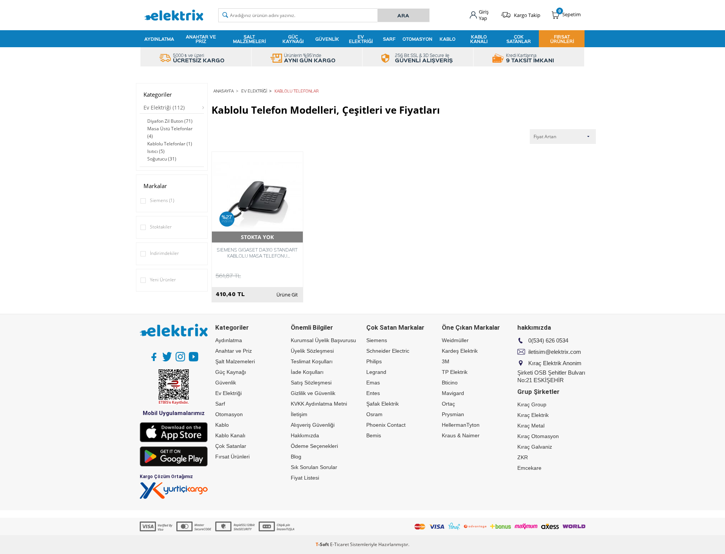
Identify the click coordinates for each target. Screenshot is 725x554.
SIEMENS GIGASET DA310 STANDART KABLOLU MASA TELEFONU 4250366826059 (257, 253)
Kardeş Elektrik (460, 351)
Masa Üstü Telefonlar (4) (170, 132)
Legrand (376, 372)
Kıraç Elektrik (533, 415)
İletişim (299, 414)
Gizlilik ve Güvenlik (313, 393)
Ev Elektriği (361, 39)
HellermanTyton (461, 425)
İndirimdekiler (164, 253)
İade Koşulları (307, 372)
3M (445, 361)
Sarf (389, 39)
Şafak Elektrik (382, 404)
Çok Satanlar (518, 39)
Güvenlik (327, 39)
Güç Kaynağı (293, 39)
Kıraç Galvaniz (534, 447)
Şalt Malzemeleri (249, 39)
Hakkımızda (305, 435)
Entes (373, 393)
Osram (374, 414)
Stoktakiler (161, 227)
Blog (296, 457)
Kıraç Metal (531, 426)
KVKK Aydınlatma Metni (319, 404)
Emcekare (529, 468)
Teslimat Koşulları (312, 361)
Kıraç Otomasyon (538, 436)
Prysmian (453, 414)
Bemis (373, 435)
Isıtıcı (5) (156, 151)
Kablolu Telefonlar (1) (169, 143)
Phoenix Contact (386, 425)
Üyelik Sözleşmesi (312, 351)
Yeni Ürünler (163, 279)
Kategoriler (157, 94)
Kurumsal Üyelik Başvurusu (323, 340)
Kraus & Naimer (461, 435)
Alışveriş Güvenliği (313, 425)
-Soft (323, 544)
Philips (374, 361)
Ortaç (448, 404)
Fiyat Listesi (305, 478)
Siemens (162, 200)
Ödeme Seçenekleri (314, 446)
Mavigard (453, 393)
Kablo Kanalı (478, 39)
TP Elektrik (454, 372)
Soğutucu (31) (161, 159)
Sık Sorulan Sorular (314, 467)
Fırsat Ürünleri (562, 39)
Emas (373, 383)
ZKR (522, 457)
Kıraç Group (531, 404)
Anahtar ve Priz (201, 39)
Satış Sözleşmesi (311, 383)
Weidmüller (455, 340)
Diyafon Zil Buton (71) (170, 121)
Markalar (155, 186)
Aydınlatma (159, 39)
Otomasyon (417, 39)
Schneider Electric (387, 351)
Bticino (450, 383)
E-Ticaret (339, 544)
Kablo (447, 39)
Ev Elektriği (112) (164, 107)
